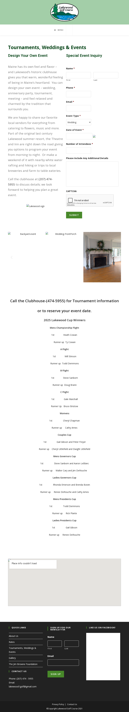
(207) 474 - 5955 (25, 678)
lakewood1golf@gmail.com (22, 686)
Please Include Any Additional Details (87, 158)
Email (70, 101)
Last (95, 80)
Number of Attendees (79, 144)
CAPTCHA (71, 191)
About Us (13, 635)
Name (70, 68)
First (68, 80)
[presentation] (90, 200)
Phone (70, 87)
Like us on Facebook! (102, 627)
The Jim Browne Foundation (23, 664)
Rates (12, 641)
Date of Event (75, 130)
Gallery (12, 657)
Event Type (73, 115)
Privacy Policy (58, 704)
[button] (12, 257)
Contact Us (72, 704)
